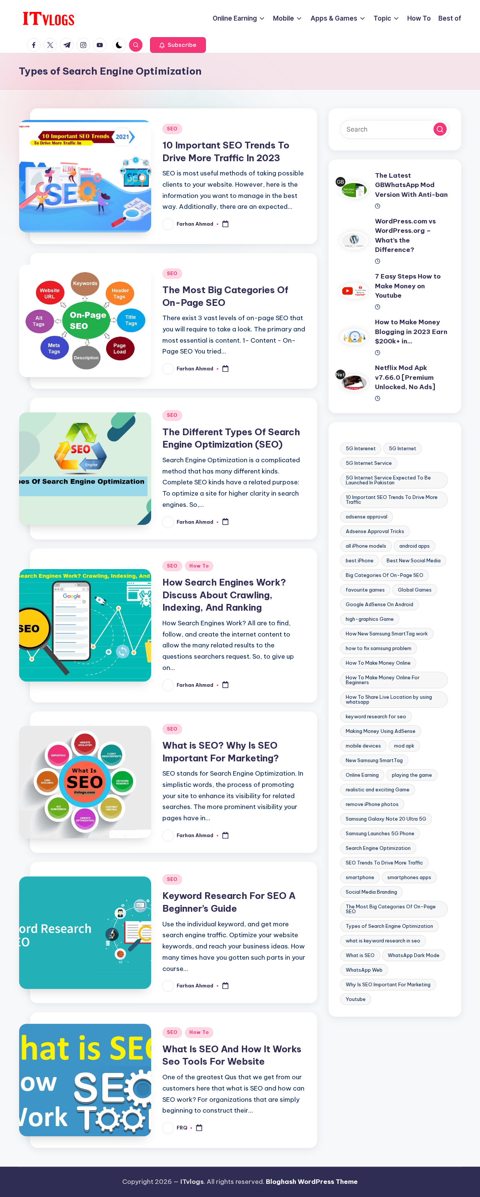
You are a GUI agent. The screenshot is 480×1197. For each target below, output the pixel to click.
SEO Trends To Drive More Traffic (384, 863)
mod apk (404, 746)
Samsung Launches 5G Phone (380, 834)
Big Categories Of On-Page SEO (384, 575)
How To (198, 566)
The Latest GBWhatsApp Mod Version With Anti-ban (411, 185)
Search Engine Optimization (378, 848)
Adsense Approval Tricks (375, 532)
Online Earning (362, 775)
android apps (414, 546)
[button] (178, 45)
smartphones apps (409, 878)
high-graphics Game (370, 619)
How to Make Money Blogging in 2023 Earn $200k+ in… (411, 332)
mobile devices (363, 746)
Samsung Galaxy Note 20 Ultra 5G (386, 819)
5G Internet (402, 449)
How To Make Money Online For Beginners (383, 680)
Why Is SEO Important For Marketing (388, 985)
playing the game (412, 775)
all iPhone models (366, 546)
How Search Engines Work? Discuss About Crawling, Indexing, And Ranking (224, 595)
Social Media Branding (371, 892)
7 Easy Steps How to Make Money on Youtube (408, 286)
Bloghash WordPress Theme (312, 1182)
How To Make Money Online (378, 663)
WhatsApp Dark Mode (414, 956)
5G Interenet (361, 449)
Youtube (356, 999)
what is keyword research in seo (383, 941)
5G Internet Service (369, 463)
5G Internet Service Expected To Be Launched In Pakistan (388, 480)
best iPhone (360, 561)
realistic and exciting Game (378, 790)
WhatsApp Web (364, 970)
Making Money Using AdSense (381, 731)
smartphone (360, 878)
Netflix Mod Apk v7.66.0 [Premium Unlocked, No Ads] (405, 377)
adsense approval (366, 517)
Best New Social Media (414, 561)
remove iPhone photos (372, 804)
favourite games (365, 590)
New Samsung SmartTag (374, 761)
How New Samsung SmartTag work (387, 634)
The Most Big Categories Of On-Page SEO (391, 909)
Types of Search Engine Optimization (389, 926)
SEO (172, 129)
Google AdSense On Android (379, 605)
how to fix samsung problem (378, 649)
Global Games (415, 590)
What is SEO (360, 956)
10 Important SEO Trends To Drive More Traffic (392, 499)
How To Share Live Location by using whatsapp (389, 699)
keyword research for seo (376, 717)
